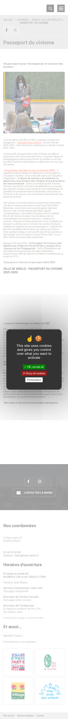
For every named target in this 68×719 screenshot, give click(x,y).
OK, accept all (35, 366)
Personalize (34, 379)
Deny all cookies (35, 373)
